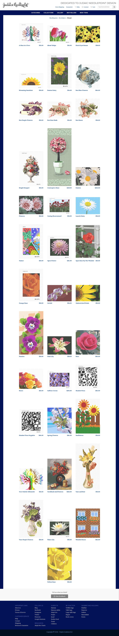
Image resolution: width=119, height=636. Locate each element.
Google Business (40, 619)
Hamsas (53, 608)
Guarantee (69, 7)
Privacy (17, 610)
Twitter (37, 614)
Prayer (53, 614)
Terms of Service (20, 612)
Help (78, 7)
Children (54, 624)
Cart (94, 7)
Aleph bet (54, 612)
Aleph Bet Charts (40, 625)
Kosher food (55, 619)
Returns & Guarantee (21, 625)
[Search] (114, 7)
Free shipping (59, 7)
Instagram (38, 612)
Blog (36, 608)
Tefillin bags (70, 608)
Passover (84, 610)
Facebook (38, 610)
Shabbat (83, 608)
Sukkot (83, 612)
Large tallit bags (71, 612)
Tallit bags (69, 610)
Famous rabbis (55, 610)
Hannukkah (85, 614)
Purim (83, 617)
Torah (53, 621)
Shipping (18, 623)
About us (18, 608)
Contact (86, 7)
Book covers (70, 617)
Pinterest (37, 617)
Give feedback (60, 596)
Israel (52, 617)
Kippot (68, 614)
